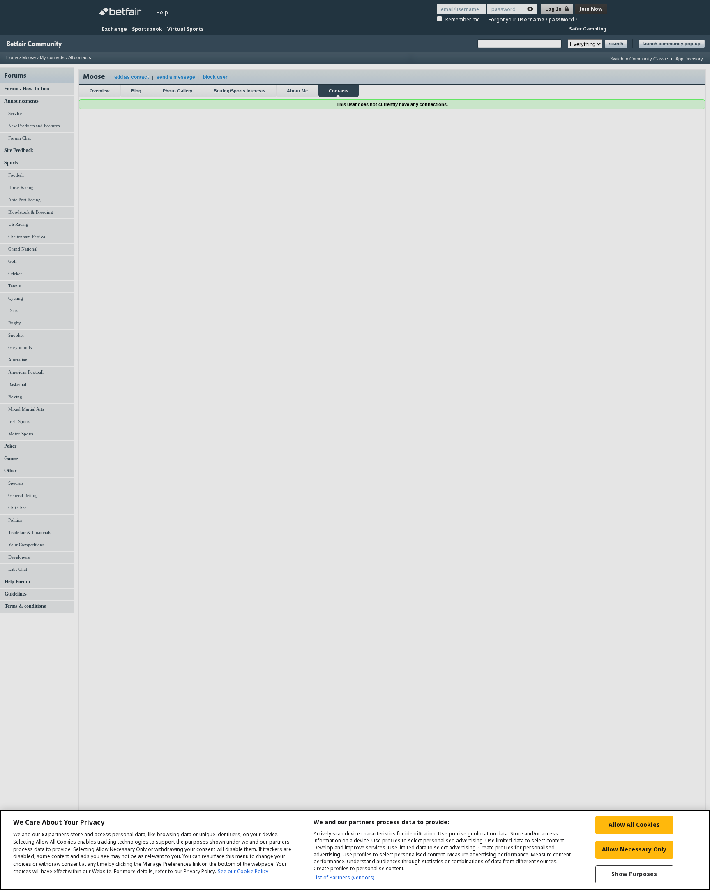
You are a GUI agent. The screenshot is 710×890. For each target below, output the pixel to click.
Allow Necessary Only (634, 849)
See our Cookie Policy (243, 871)
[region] (355, 850)
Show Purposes (634, 874)
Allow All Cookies (634, 824)
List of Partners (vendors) (344, 877)
